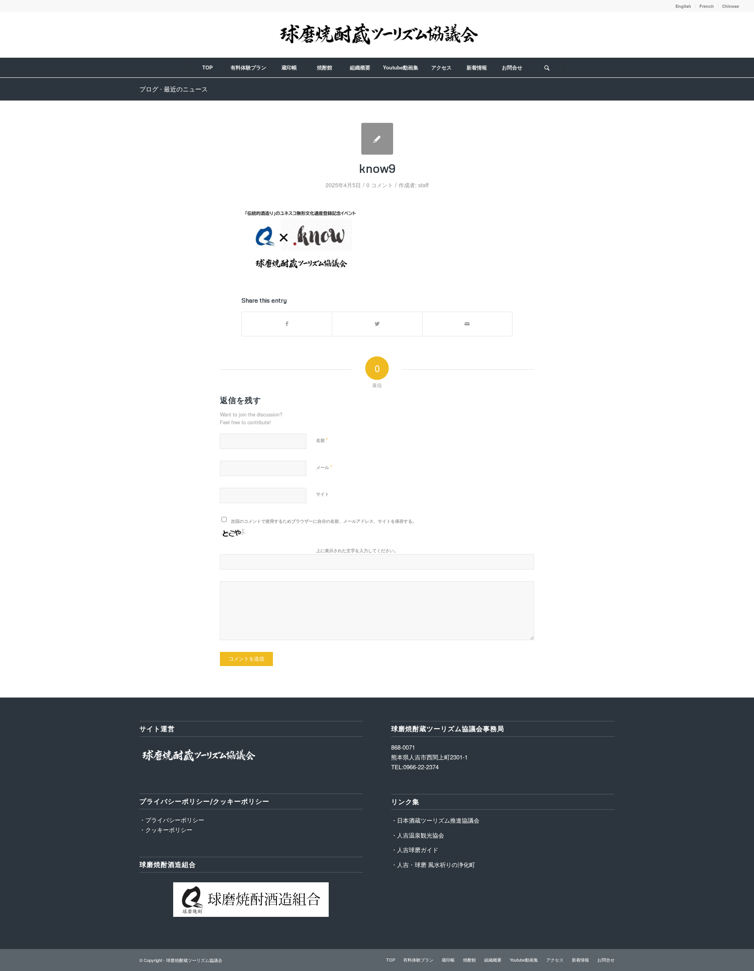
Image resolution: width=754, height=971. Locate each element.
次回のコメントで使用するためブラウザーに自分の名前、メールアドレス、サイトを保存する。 (324, 521)
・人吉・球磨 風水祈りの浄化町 (433, 864)
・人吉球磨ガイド (414, 849)
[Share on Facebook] (287, 324)
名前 (322, 440)
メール (324, 467)
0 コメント (379, 185)
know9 (377, 168)
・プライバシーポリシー (171, 820)
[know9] (377, 139)
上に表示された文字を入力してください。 (357, 550)
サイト (322, 494)
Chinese (730, 6)
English (683, 6)
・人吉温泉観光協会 (417, 835)
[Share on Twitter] (377, 324)
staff (423, 185)
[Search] (546, 67)
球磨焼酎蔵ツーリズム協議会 (194, 960)
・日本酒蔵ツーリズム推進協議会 (435, 820)
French (706, 6)
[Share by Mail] (467, 324)
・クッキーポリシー (165, 829)
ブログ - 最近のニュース (173, 89)
